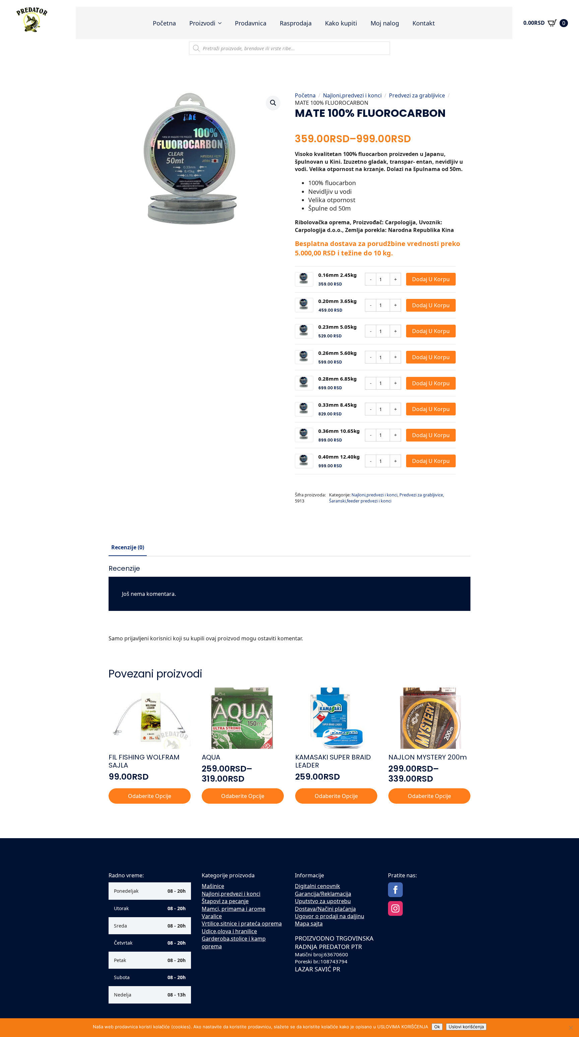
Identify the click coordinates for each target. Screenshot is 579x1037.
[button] (273, 103)
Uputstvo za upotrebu (323, 901)
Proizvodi (202, 23)
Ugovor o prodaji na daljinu (329, 916)
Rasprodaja (296, 23)
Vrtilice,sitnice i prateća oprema (242, 923)
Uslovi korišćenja (466, 1026)
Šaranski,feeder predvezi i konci (360, 501)
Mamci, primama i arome (233, 908)
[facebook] (395, 889)
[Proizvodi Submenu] (221, 23)
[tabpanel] (289, 606)
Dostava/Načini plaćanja (325, 908)
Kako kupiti (341, 23)
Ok (437, 1026)
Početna (164, 23)
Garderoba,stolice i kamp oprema (234, 942)
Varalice (212, 916)
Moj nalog (385, 23)
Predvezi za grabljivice (417, 95)
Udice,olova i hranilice (229, 931)
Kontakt (423, 23)
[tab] (128, 547)
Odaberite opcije (149, 796)
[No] (570, 1027)
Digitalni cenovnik (317, 886)
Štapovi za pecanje (225, 901)
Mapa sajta (309, 923)
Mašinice (213, 886)
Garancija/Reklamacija (323, 893)
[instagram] (395, 908)
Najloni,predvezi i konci (352, 95)
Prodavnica (250, 23)
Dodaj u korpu (431, 279)
